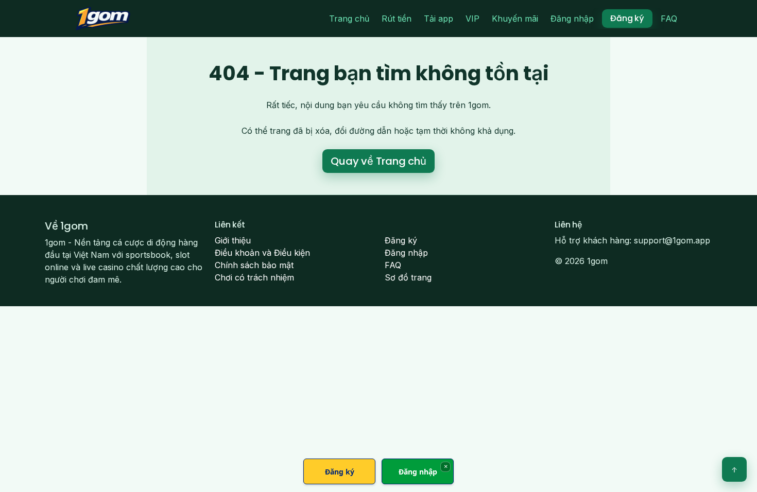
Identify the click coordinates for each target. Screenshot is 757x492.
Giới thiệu (233, 240)
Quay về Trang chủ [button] (378, 161)
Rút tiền (396, 18)
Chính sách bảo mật (254, 265)
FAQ (669, 18)
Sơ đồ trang (408, 277)
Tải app (438, 18)
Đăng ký (627, 18)
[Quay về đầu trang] (734, 469)
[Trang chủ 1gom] (103, 18)
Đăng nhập (572, 18)
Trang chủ (349, 18)
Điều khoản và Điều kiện (262, 253)
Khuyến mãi (515, 18)
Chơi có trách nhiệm (254, 277)
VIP (472, 18)
